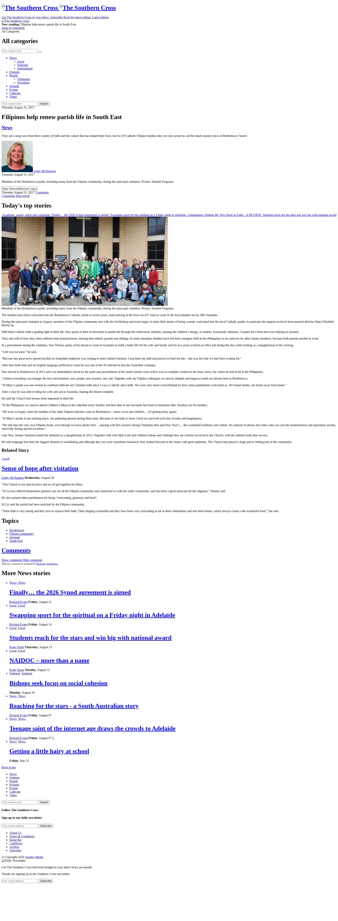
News (13, 58)
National (22, 65)
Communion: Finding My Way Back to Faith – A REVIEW (224, 215)
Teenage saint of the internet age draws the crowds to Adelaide (92, 728)
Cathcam (14, 93)
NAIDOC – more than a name (49, 660)
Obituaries (23, 79)
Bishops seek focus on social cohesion (58, 683)
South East (16, 540)
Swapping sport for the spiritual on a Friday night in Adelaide (148, 215)
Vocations (23, 82)
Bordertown (16, 530)
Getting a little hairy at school (49, 751)
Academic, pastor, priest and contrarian (26, 215)
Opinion (14, 72)
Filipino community (21, 533)
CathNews (15, 843)
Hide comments (32, 560)
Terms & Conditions (21, 836)
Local (20, 61)
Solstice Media (34, 857)
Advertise (15, 850)
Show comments (12, 560)
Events (13, 89)
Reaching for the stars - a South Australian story (74, 705)
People (13, 75)
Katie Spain (16, 647)
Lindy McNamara (45, 171)
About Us (15, 832)
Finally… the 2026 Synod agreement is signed (80, 215)
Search (44, 103)
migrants (14, 537)
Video (13, 96)
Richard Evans (18, 602)
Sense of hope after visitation (40, 468)
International (25, 68)
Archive (14, 847)
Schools (14, 86)
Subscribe (15, 839)
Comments (16, 550)
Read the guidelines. (47, 563)
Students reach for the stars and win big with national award (299, 215)
